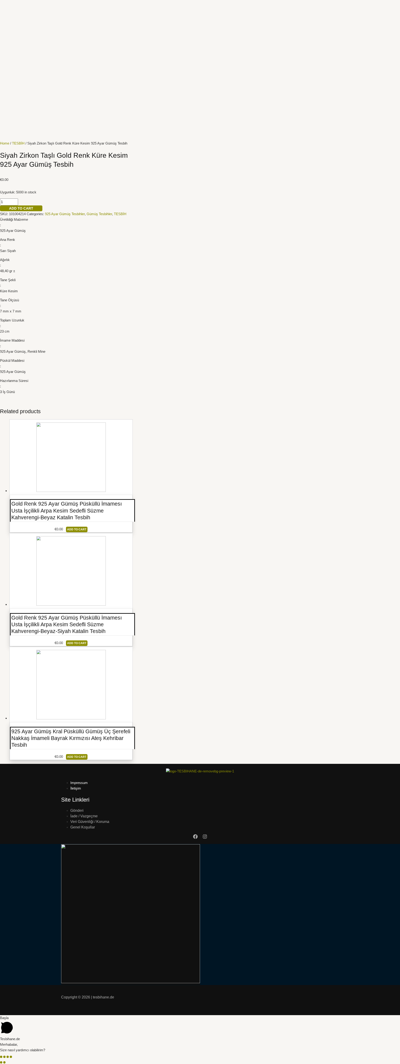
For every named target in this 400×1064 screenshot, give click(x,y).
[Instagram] (205, 838)
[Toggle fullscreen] (7, 1057)
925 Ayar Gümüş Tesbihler (65, 214)
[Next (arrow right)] (4, 1062)
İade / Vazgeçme (84, 816)
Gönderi (77, 810)
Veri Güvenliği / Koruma (89, 822)
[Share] (4, 1057)
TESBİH (18, 143)
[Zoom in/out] (11, 1057)
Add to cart (21, 208)
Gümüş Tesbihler (99, 214)
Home (4, 143)
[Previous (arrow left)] (1, 1062)
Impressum (79, 783)
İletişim (75, 788)
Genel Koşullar (82, 827)
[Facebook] (195, 838)
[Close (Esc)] (1, 1057)
